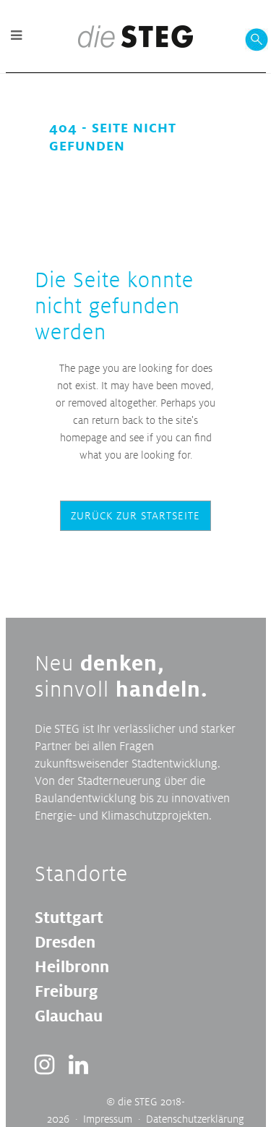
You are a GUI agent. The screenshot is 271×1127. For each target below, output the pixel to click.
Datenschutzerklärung (195, 1119)
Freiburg (66, 991)
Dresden (65, 942)
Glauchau (69, 1015)
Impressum (107, 1119)
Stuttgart (69, 917)
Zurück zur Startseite (135, 515)
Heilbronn (72, 966)
